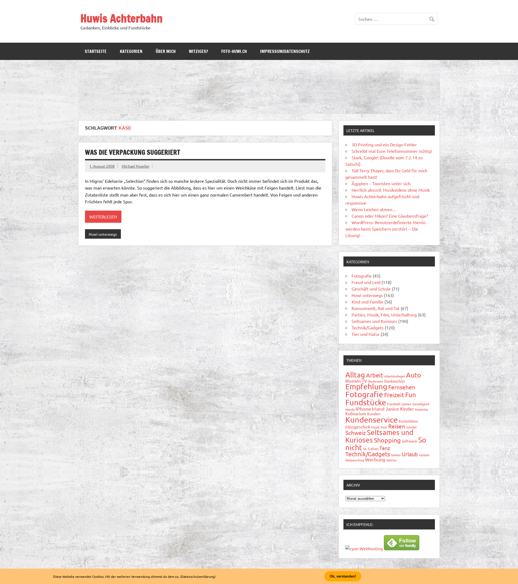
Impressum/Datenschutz (285, 51)
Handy (350, 409)
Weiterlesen (103, 216)
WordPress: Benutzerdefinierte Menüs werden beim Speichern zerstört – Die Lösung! (385, 229)
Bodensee (375, 381)
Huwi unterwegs (103, 234)
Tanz (384, 448)
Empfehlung (366, 386)
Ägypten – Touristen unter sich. (381, 183)
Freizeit (394, 394)
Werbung (375, 459)
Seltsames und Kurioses (374, 321)
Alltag (355, 374)
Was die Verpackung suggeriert (132, 152)
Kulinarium (355, 413)
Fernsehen (401, 386)
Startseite (96, 51)
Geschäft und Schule (371, 288)
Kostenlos (421, 409)
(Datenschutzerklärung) (198, 576)
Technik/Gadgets (368, 327)
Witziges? (198, 51)
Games (406, 404)
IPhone (363, 408)
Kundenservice (371, 419)
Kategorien (131, 51)
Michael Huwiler (135, 166)
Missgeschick (357, 426)
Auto (413, 375)
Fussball (393, 403)
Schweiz (355, 432)
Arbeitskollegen (394, 376)
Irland (378, 408)
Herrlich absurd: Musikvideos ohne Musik (391, 190)
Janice (392, 408)
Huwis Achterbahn (121, 18)
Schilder (411, 427)
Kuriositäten (408, 421)
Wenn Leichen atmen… (374, 209)
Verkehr (424, 455)
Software (409, 440)
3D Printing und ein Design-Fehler (384, 144)
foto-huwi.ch (234, 51)
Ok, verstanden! (343, 576)
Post (384, 427)
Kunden (373, 413)
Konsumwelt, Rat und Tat (376, 308)
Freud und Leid (366, 282)
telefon (396, 455)
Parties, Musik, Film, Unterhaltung (384, 314)
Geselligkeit (421, 404)
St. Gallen (370, 448)
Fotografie (362, 275)
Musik (375, 427)
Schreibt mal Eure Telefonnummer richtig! (392, 151)
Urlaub (410, 454)
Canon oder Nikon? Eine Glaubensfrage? (390, 215)
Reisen (396, 426)
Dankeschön (394, 381)
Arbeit (374, 375)
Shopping (387, 440)
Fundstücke (365, 402)
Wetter (391, 460)
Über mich (166, 51)
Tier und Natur (366, 334)
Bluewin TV (356, 380)
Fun (410, 395)
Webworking (354, 460)
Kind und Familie (367, 301)
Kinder (407, 408)
